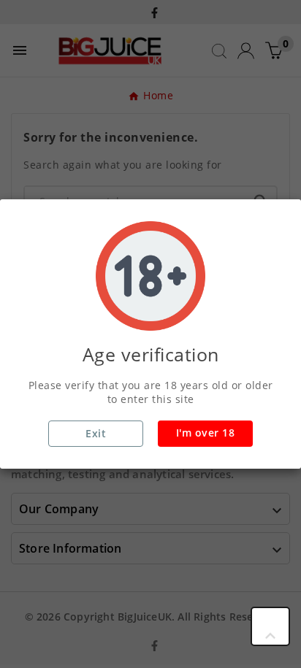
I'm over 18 (205, 432)
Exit (95, 433)
